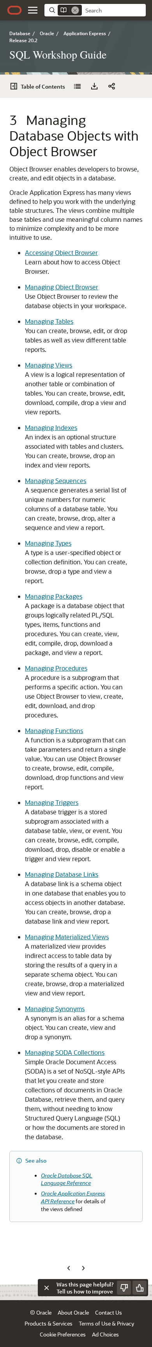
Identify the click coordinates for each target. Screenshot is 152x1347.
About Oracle (73, 1312)
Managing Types (48, 543)
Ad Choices (105, 1334)
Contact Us (108, 1312)
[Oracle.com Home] (14, 10)
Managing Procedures (56, 668)
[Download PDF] (94, 86)
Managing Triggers (51, 802)
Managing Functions (54, 730)
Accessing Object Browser (61, 252)
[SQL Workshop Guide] (77, 86)
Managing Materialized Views (67, 937)
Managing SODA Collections (64, 1052)
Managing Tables (49, 321)
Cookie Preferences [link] (63, 1334)
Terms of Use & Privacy (106, 1323)
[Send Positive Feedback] (140, 1288)
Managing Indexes (51, 427)
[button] (32, 10)
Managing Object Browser (61, 287)
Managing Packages (53, 596)
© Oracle (40, 1312)
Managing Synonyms (55, 1008)
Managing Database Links (61, 874)
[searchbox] (113, 10)
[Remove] (75, 10)
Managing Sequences (55, 480)
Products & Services (48, 1323)
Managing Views (48, 365)
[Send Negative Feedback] (124, 1288)
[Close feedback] (46, 1288)
